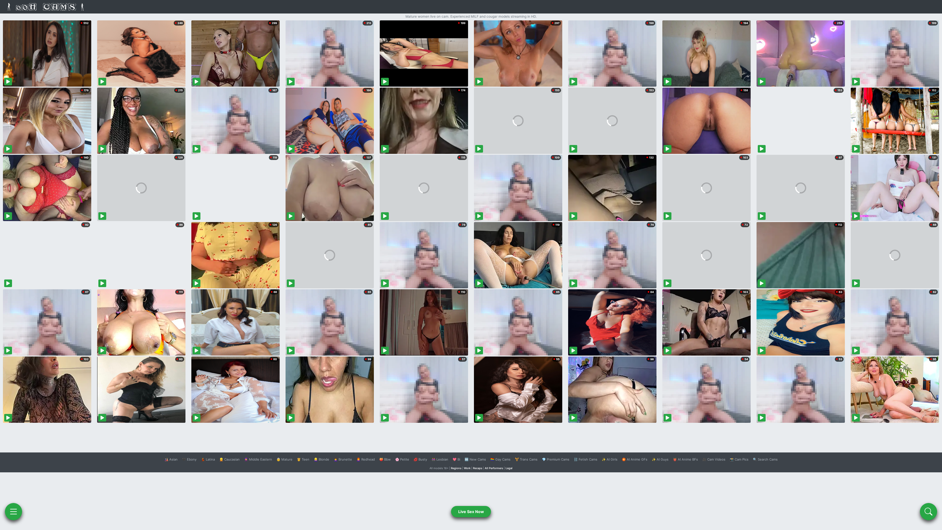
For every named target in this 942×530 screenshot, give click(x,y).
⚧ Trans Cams (526, 459)
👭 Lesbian (440, 459)
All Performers (494, 468)
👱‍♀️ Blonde (321, 459)
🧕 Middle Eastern (258, 459)
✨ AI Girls (609, 459)
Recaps (477, 468)
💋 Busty (420, 459)
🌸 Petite (402, 459)
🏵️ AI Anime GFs (634, 459)
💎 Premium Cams (555, 459)
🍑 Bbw (385, 459)
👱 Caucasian (229, 459)
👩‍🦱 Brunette (343, 459)
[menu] (13, 511)
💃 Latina (208, 459)
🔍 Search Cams (765, 459)
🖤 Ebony (189, 459)
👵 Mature (284, 459)
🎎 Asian (171, 459)
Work (467, 468)
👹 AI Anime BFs (685, 459)
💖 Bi (456, 459)
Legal (509, 468)
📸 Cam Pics (739, 459)
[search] (928, 511)
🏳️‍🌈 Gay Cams (500, 459)
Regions (456, 468)
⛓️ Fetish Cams (585, 459)
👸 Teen (303, 459)
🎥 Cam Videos (713, 459)
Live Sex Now (471, 511)
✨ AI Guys (660, 459)
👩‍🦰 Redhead (365, 459)
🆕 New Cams (475, 459)
